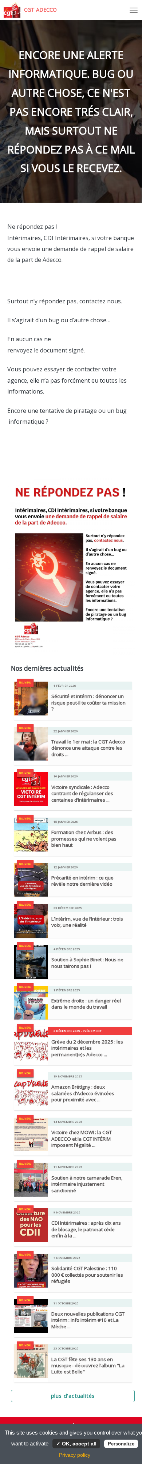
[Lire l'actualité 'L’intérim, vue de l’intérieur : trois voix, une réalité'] (31, 920)
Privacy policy (74, 1455)
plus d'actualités (73, 1395)
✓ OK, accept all (76, 1444)
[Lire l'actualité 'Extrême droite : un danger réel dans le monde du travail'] (31, 1002)
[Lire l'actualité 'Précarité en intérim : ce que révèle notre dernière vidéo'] (31, 879)
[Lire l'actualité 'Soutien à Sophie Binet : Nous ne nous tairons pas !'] (31, 961)
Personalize (121, 1444)
